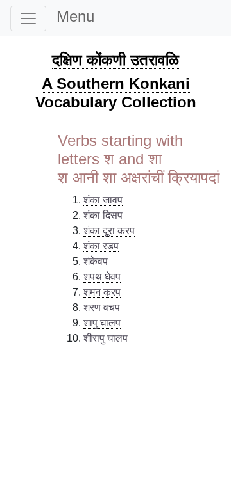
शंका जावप (103, 199)
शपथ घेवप (102, 276)
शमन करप (102, 292)
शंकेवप (95, 261)
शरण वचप (101, 307)
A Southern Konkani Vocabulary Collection (115, 93)
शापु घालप (102, 322)
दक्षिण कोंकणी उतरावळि (115, 59)
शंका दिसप (103, 215)
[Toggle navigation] (28, 18)
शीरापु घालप (105, 338)
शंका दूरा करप (109, 230)
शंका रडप (101, 246)
